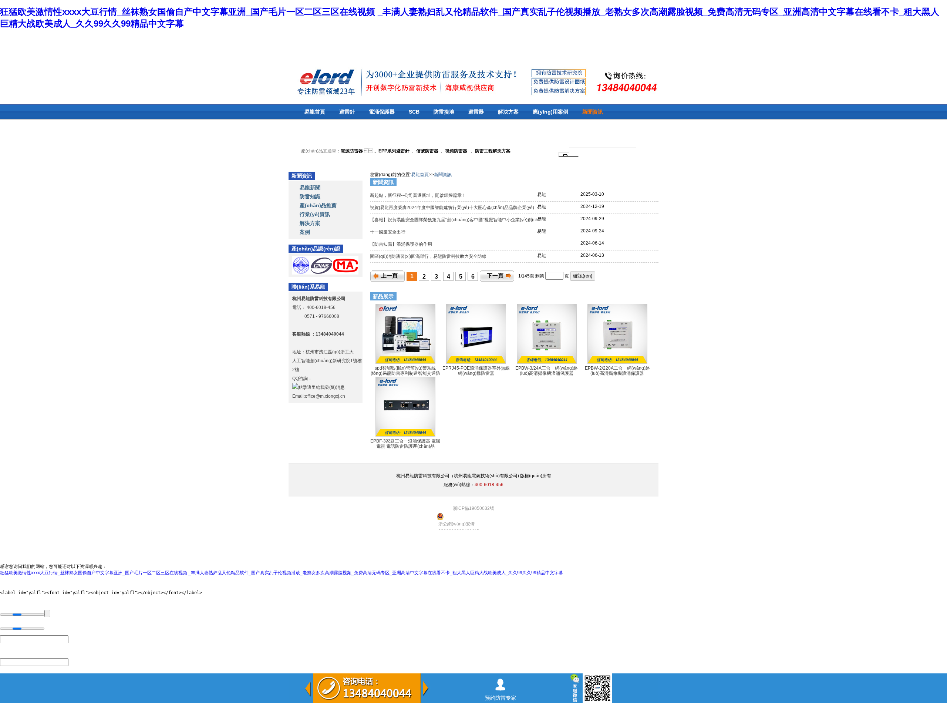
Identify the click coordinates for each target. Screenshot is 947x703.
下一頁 (495, 276)
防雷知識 (310, 196)
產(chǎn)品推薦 (318, 205)
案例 (305, 232)
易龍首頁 (314, 112)
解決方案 (508, 112)
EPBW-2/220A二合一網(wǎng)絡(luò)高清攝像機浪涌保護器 (617, 371)
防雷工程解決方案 (492, 151)
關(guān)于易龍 (323, 127)
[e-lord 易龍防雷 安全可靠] (307, 81)
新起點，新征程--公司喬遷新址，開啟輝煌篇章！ (418, 195)
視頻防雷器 (456, 151)
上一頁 (389, 276)
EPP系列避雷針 (394, 151)
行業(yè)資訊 (315, 214)
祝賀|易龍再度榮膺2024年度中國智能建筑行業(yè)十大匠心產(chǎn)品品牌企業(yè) (452, 207)
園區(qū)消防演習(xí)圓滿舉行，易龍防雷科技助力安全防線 (429, 256)
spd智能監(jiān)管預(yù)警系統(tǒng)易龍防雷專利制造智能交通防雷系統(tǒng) (405, 373)
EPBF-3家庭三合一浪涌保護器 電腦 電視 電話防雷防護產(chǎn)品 (405, 443)
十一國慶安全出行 (388, 232)
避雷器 (476, 112)
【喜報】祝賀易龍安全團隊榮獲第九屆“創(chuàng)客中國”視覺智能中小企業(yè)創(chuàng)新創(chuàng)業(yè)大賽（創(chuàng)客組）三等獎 (511, 219)
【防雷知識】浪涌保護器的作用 (401, 244)
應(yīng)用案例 (550, 112)
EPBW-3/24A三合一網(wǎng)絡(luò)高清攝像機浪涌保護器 (546, 371)
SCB (414, 112)
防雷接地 (444, 112)
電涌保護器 (382, 112)
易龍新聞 (310, 188)
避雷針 (347, 112)
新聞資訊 (592, 112)
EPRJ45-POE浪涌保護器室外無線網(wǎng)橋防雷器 (476, 371)
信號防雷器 (427, 151)
